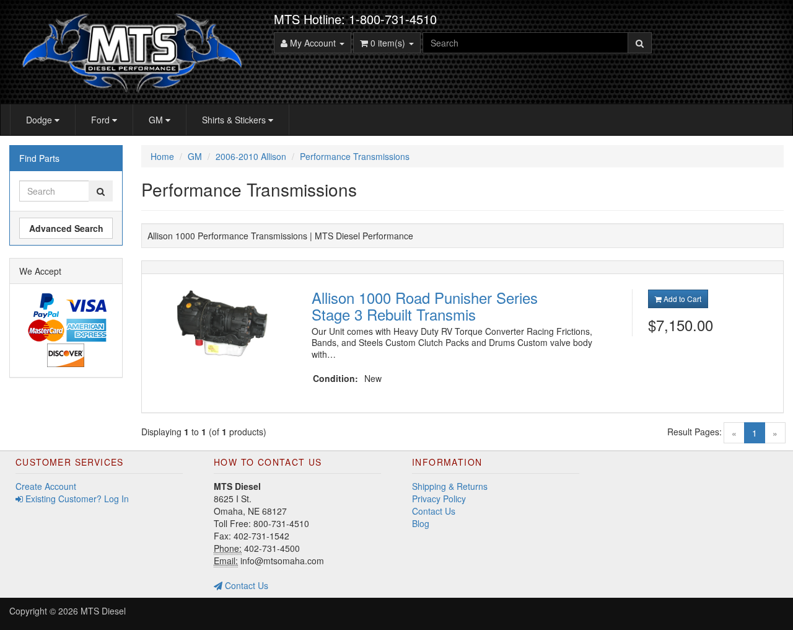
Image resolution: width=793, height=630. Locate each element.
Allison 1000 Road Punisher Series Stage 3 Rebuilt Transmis (425, 305)
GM (157, 119)
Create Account (45, 486)
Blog (420, 523)
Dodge (40, 119)
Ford (101, 119)
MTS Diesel (103, 611)
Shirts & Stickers (235, 119)
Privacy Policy (439, 498)
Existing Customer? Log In (76, 498)
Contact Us (245, 585)
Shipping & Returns (450, 486)
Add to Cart (681, 298)
